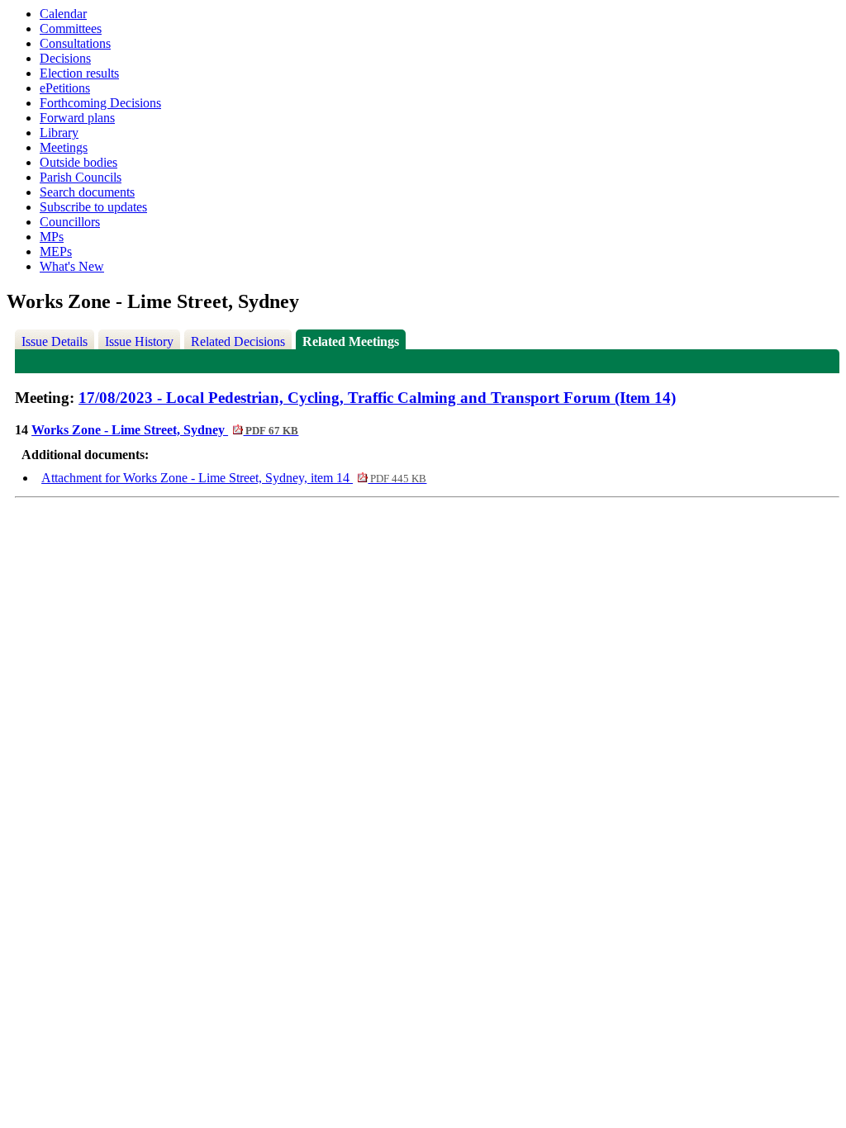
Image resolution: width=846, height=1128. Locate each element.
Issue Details (54, 341)
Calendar (63, 14)
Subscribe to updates (93, 207)
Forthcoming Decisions (100, 103)
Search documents (87, 192)
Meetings (64, 147)
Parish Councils (80, 177)
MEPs (56, 251)
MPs (52, 237)
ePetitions (65, 88)
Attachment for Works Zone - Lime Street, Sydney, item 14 (233, 478)
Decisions (65, 58)
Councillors (70, 222)
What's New (72, 266)
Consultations (75, 43)
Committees (71, 28)
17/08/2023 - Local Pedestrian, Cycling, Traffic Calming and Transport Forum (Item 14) (377, 397)
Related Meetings (350, 341)
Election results (79, 73)
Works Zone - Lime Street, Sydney (164, 430)
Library (59, 133)
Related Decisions (238, 341)
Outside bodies (78, 162)
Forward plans (77, 118)
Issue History (139, 341)
